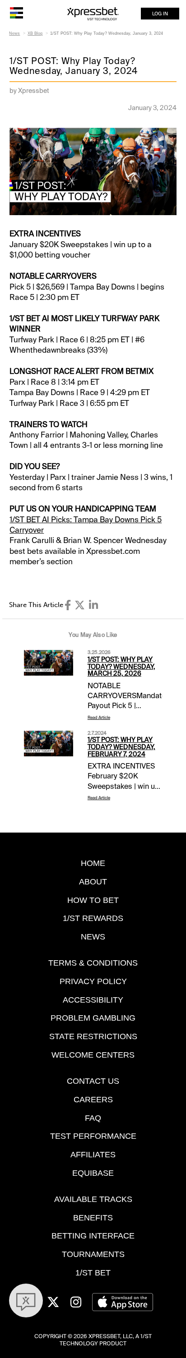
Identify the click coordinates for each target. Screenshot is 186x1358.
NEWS (93, 936)
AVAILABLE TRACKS (93, 1199)
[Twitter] (79, 605)
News (14, 33)
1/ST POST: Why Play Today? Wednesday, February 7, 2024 (121, 747)
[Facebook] (68, 605)
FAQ (93, 1118)
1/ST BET (93, 1272)
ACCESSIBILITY (93, 999)
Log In (160, 13)
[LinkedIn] (93, 605)
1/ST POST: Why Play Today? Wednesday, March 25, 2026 (121, 666)
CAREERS (93, 1099)
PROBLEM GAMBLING (93, 1017)
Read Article (99, 717)
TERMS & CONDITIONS (93, 962)
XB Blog (35, 33)
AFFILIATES (93, 1154)
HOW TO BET (93, 900)
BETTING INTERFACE (93, 1235)
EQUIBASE (93, 1173)
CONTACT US (93, 1081)
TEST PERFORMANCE (93, 1136)
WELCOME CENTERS (93, 1054)
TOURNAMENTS (93, 1254)
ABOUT (93, 881)
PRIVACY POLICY (93, 981)
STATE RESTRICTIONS (93, 1036)
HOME (93, 863)
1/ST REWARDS (93, 918)
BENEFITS (93, 1217)
